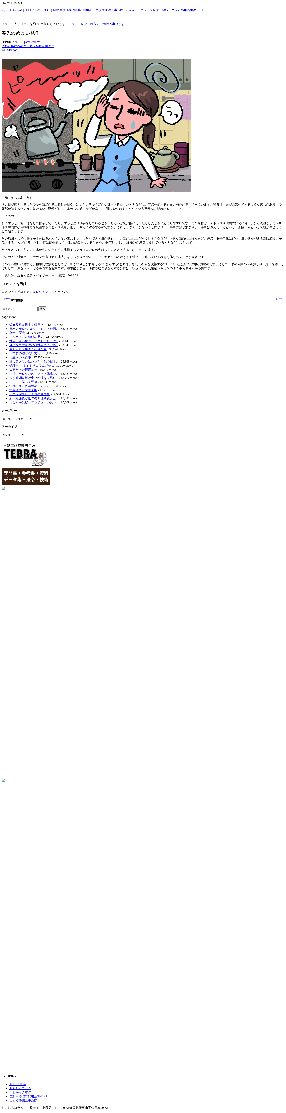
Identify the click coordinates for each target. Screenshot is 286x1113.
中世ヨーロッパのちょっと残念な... (33, 373)
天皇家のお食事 (20, 357)
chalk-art (131, 10)
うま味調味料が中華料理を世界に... (33, 378)
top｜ (5, 10)
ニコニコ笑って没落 (23, 382)
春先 (33, 46)
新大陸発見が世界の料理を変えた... (33, 398)
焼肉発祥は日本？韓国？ (26, 324)
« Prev (6, 298)
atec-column (32, 42)
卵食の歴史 (17, 333)
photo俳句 (15, 10)
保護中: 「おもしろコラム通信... (31, 365)
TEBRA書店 (17, 1084)
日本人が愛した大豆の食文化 (29, 394)
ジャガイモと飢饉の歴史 (26, 337)
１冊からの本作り (37, 10)
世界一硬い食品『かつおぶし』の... (33, 341)
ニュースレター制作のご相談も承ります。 (98, 24)
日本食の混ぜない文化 (24, 353)
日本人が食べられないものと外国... (33, 328)
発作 (39, 46)
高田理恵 (48, 46)
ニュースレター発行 (154, 10)
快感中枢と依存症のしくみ (28, 386)
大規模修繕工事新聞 (109, 10)
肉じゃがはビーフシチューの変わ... (33, 402)
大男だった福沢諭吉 (23, 369)
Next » (280, 298)
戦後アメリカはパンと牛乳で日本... (33, 361)
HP (201, 10)
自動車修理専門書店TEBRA (72, 10)
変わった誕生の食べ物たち (28, 349)
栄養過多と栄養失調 (23, 390)
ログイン (42, 291)
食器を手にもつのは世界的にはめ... (33, 345)
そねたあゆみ (11, 46)
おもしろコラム (20, 1088)
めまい (25, 46)
